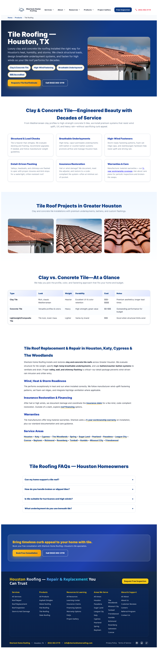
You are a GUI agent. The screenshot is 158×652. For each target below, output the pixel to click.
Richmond (49, 440)
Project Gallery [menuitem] (104, 10)
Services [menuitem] (48, 10)
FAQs (69, 615)
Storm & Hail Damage (21, 611)
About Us (125, 600)
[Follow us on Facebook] (137, 643)
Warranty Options (74, 611)
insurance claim (94, 403)
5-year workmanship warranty (101, 420)
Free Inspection (123, 10)
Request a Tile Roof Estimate (24, 83)
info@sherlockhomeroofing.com (78, 643)
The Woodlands (60, 436)
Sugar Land (84, 436)
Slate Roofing (44, 615)
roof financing (68, 407)
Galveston (112, 628)
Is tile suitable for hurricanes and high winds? (79, 499)
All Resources (72, 596)
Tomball (74, 440)
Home (10, 18)
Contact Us (125, 615)
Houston (28, 436)
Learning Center (73, 600)
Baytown (38, 440)
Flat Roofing (44, 607)
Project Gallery (73, 619)
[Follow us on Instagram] (142, 643)
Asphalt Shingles (46, 600)
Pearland (96, 436)
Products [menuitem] (88, 10)
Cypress (46, 436)
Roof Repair (17, 600)
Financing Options (74, 607)
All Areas (97, 596)
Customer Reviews (128, 604)
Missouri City (96, 440)
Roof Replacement (19, 604)
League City (121, 436)
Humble (84, 440)
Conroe (27, 440)
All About (125, 596)
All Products (44, 596)
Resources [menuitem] (73, 10)
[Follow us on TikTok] (146, 643)
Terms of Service (124, 643)
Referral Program (128, 611)
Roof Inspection (18, 607)
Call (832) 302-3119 (55, 83)
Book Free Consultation (26, 553)
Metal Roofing (45, 604)
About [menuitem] (60, 10)
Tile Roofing (44, 611)
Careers (124, 607)
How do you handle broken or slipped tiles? (79, 489)
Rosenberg (62, 440)
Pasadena (108, 436)
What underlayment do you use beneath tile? (79, 508)
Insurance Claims (74, 604)
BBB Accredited (17, 74)
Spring (73, 436)
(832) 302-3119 (144, 10)
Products (18, 18)
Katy (37, 436)
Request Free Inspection (135, 581)
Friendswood (111, 440)
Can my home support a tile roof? (79, 479)
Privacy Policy (111, 643)
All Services (16, 596)
